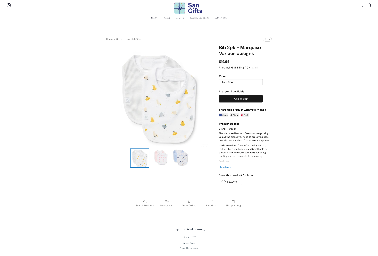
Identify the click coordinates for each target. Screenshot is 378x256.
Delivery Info (221, 17)
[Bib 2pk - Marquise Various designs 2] (180, 158)
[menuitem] (265, 39)
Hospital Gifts (133, 39)
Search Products (145, 205)
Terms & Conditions (199, 17)
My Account (166, 205)
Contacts (180, 17)
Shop (154, 17)
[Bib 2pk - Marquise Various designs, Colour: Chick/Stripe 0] (139, 158)
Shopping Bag (233, 205)
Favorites (211, 205)
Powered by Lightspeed (189, 248)
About (167, 17)
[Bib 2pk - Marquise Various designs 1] (160, 158)
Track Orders (189, 205)
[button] (189, 8)
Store (119, 39)
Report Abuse (189, 243)
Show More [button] (225, 167)
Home (109, 39)
